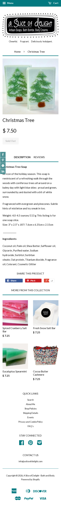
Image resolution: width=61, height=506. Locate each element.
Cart (55, 3)
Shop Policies (31, 408)
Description (22, 157)
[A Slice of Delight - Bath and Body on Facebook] (21, 443)
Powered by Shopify (30, 479)
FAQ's (31, 426)
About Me (30, 404)
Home (17, 51)
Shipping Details (30, 413)
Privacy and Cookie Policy (30, 421)
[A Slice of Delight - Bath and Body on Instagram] (39, 443)
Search (30, 399)
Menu (10, 3)
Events (30, 417)
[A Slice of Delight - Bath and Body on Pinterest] (30, 443)
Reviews (39, 157)
